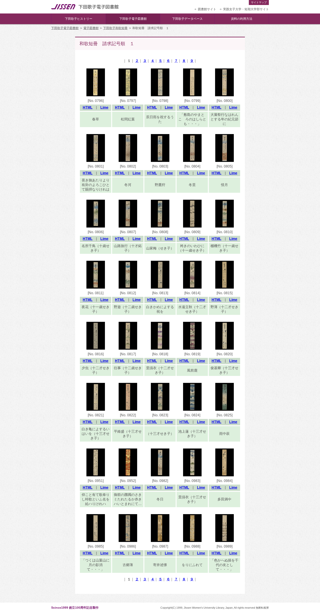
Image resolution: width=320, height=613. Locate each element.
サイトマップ (259, 2)
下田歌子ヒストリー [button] (78, 18)
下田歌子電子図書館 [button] (133, 18)
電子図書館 (91, 28)
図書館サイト (207, 9)
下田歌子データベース (187, 18)
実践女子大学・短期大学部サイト (246, 9)
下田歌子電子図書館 (65, 28)
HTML (88, 107)
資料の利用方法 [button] (241, 18)
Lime (104, 107)
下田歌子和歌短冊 (115, 28)
